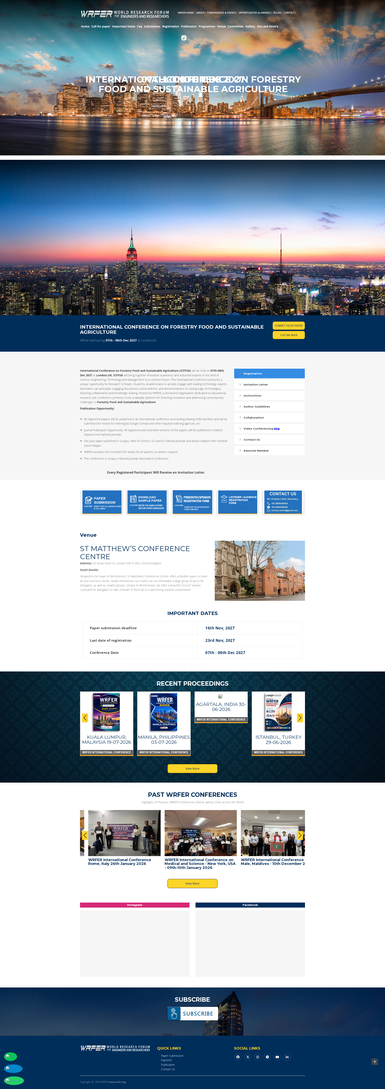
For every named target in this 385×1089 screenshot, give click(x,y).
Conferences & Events (221, 12)
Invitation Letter (256, 384)
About (200, 12)
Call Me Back (288, 335)
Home (85, 26)
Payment (166, 1060)
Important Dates (123, 26)
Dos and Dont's (267, 26)
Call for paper (100, 26)
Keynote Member (256, 450)
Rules (277, 12)
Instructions (252, 395)
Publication (189, 26)
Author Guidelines (257, 406)
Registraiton (253, 373)
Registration (170, 26)
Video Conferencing (258, 428)
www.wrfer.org (117, 1082)
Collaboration (254, 417)
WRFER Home (186, 12)
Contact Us (252, 439)
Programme (207, 26)
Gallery (250, 26)
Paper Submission (172, 1056)
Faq (139, 26)
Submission (152, 26)
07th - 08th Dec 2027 (121, 340)
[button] (300, 718)
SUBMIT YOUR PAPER (289, 325)
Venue (221, 26)
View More (192, 768)
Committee (235, 26)
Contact (289, 12)
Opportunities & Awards (255, 12)
